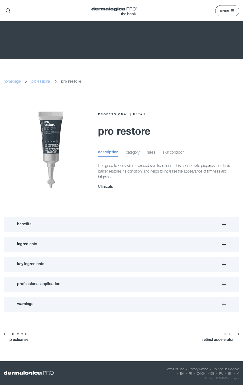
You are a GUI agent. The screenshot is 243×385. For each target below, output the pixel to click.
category (133, 152)
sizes (151, 152)
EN (181, 373)
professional (41, 81)
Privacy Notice (198, 369)
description (108, 153)
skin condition (173, 152)
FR (190, 373)
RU (221, 373)
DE (212, 373)
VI (238, 373)
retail (140, 114)
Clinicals (105, 186)
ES (230, 373)
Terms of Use (175, 369)
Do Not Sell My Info (226, 369)
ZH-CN (201, 373)
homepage (12, 81)
